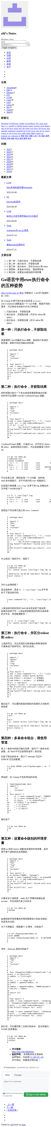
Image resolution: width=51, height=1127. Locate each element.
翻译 (25, 138)
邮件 (29, 138)
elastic (31, 126)
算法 (17, 138)
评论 (21, 293)
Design (10, 92)
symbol (38, 133)
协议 (27, 136)
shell (33, 133)
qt (7, 133)
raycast (14, 133)
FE (8, 95)
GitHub (21, 124)
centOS (11, 126)
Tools (9, 110)
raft (10, 133)
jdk (23, 128)
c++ (6, 126)
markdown (12, 131)
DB (8, 90)
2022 (9, 157)
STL (37, 124)
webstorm (14, 136)
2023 (9, 154)
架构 (47, 136)
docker (25, 126)
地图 (31, 136)
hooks (16, 128)
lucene (43, 128)
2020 (9, 162)
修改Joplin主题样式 (16, 245)
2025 (9, 149)
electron (37, 126)
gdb (2, 128)
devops (19, 126)
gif (5, 128)
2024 (9, 152)
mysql (28, 131)
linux (36, 128)
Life (8, 102)
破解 (13, 138)
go (8, 128)
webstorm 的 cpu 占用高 (17, 230)
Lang (9, 100)
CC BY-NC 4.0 (36, 1057)
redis (23, 133)
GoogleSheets (30, 124)
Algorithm (11, 88)
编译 (21, 138)
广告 (39, 136)
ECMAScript (13, 124)
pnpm (47, 131)
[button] (12, 1110)
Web (8, 112)
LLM (9, 97)
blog (2, 126)
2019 (9, 164)
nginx (33, 131)
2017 (9, 169)
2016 (9, 171)
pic (43, 131)
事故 (22, 136)
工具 (35, 136)
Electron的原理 (13, 202)
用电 (8, 138)
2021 (9, 159)
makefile (4, 131)
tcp (42, 133)
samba (28, 133)
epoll (42, 126)
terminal (4, 136)
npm (37, 131)
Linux (9, 105)
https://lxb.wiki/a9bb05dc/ (23, 1052)
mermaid (19, 131)
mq (24, 131)
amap (41, 124)
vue (9, 136)
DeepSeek (4, 124)
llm (39, 128)
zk (19, 136)
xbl (12, 1124)
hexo (11, 128)
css (15, 126)
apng (46, 124)
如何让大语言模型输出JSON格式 (22, 216)
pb (41, 131)
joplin (27, 128)
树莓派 (3, 138)
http (20, 128)
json (31, 128)
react (19, 133)
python (3, 133)
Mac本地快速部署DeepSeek (19, 187)
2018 (9, 166)
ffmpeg (47, 126)
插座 (43, 136)
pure (24, 1124)
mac (48, 128)
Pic (8, 107)
